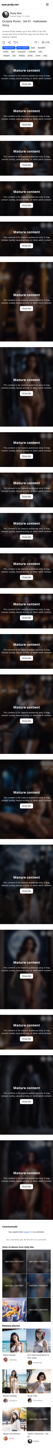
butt (13, 51)
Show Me (26, 84)
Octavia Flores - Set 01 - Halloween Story (24, 23)
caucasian (22, 51)
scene (38, 55)
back (33, 48)
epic (14, 55)
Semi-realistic (22, 48)
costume (32, 51)
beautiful (41, 48)
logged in (27, 1232)
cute (40, 51)
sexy (45, 55)
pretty (30, 55)
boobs (6, 51)
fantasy (22, 55)
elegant (6, 55)
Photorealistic (9, 48)
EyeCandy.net (10, 4)
